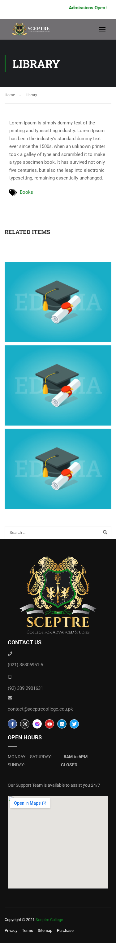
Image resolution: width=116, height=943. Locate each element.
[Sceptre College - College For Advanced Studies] (32, 31)
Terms (27, 930)
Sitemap (45, 930)
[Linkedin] (62, 724)
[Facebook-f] (12, 724)
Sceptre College (49, 919)
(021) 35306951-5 (25, 665)
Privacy (11, 930)
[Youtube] (49, 724)
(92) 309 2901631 (25, 688)
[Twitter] (74, 724)
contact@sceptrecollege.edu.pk (40, 709)
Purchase (65, 930)
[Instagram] (24, 724)
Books (26, 192)
